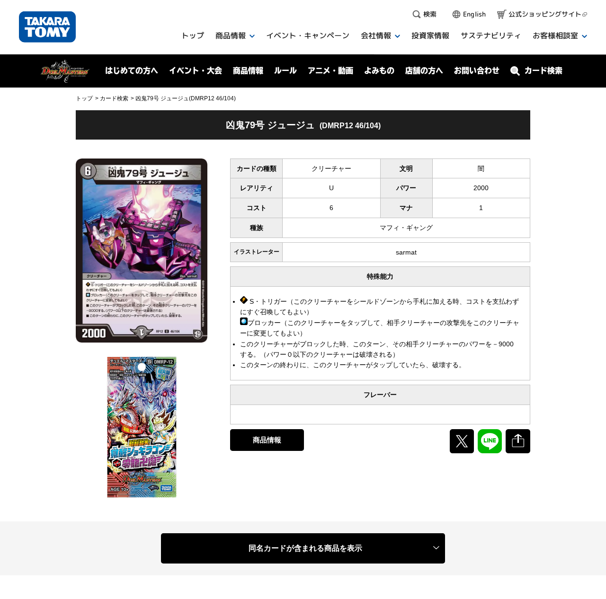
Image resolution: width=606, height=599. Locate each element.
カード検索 (114, 98)
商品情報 (267, 440)
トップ (84, 98)
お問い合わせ (476, 70)
